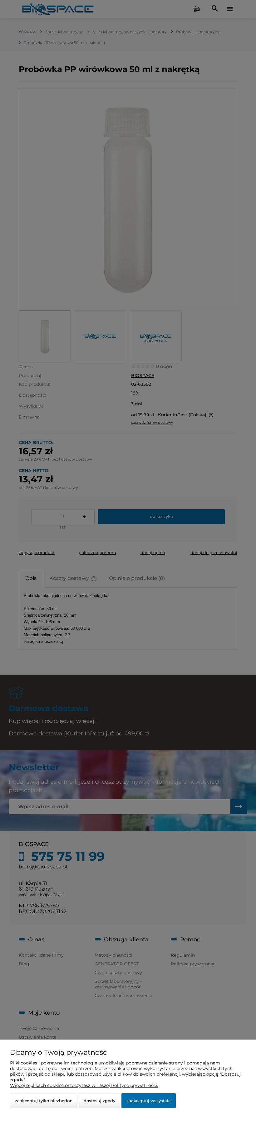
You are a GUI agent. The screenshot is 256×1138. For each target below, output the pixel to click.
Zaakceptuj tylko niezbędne (43, 1100)
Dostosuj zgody (99, 1100)
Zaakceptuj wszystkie (148, 1100)
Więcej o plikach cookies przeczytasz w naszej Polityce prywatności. (84, 1085)
